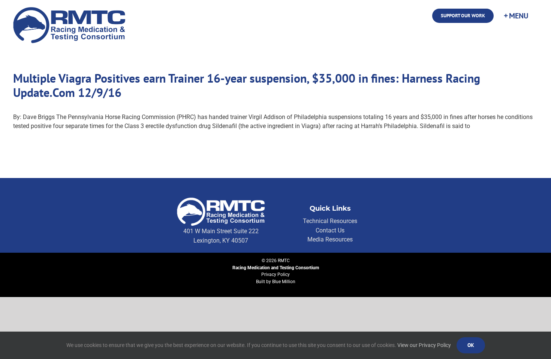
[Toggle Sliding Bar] (516, 16)
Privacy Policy (275, 274)
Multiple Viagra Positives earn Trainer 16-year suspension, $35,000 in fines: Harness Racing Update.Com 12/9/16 (246, 85)
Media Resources (330, 239)
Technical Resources (330, 221)
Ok (470, 345)
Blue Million (283, 281)
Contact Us (330, 230)
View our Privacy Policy (424, 345)
